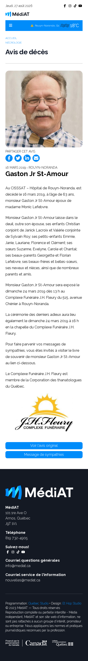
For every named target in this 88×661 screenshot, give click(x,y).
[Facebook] (9, 158)
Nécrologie (13, 42)
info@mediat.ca (17, 566)
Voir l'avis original (44, 445)
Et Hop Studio (72, 603)
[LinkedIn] (27, 158)
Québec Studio (38, 603)
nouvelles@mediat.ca (22, 580)
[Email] (36, 158)
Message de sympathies (44, 454)
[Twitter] (18, 158)
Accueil (11, 38)
